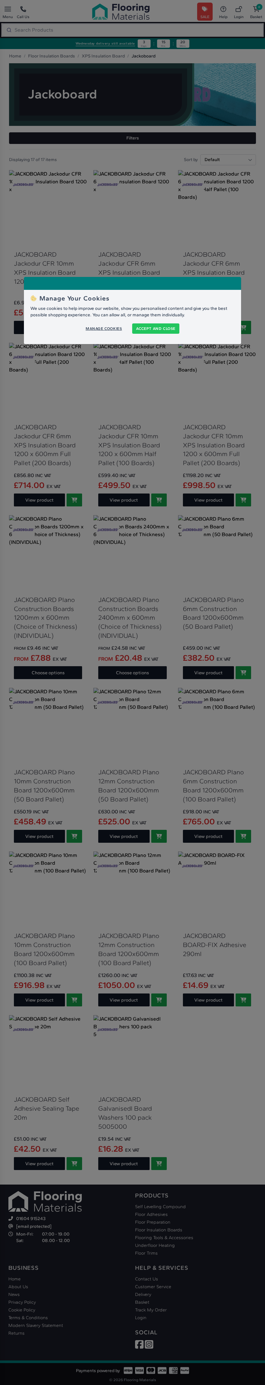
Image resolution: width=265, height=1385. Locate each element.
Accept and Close (155, 328)
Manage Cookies (104, 328)
